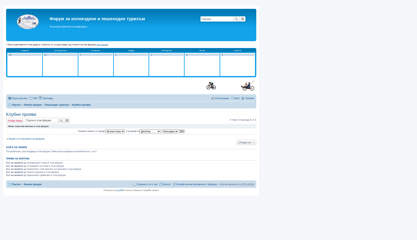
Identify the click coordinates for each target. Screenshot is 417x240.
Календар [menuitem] (48, 98)
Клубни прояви (81, 104)
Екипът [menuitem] (167, 184)
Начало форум (32, 104)
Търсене (236, 19)
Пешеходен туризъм (57, 104)
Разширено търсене (242, 19)
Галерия (249, 98)
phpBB (119, 190)
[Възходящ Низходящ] (170, 131)
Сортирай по (133, 131)
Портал (16, 104)
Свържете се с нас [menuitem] (147, 184)
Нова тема (15, 120)
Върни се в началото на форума (27, 138)
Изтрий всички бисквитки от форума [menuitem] (196, 184)
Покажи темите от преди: (92, 131)
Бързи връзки (19, 98)
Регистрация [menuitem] (222, 98)
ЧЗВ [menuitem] (35, 98)
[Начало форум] (28, 25)
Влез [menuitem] (237, 98)
